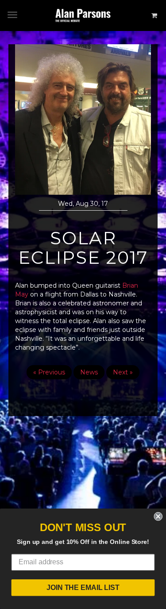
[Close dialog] (158, 516)
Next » (123, 372)
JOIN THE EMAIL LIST (83, 587)
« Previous (49, 372)
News (89, 372)
